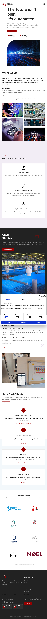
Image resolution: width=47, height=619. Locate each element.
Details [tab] (23, 299)
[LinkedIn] (35, 616)
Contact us (26, 591)
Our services (12, 31)
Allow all (38, 322)
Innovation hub (27, 587)
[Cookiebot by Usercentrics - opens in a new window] (40, 296)
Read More (12, 114)
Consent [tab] (8, 299)
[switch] (17, 317)
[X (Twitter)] (33, 616)
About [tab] (39, 299)
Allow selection (23, 322)
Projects (26, 585)
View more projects (8, 249)
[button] (44, 4)
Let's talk (28, 603)
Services (26, 582)
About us (6, 402)
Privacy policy (27, 589)
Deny (9, 322)
